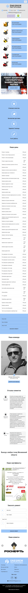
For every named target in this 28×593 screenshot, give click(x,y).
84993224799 (22, 10)
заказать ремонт (14, 328)
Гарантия (16, 569)
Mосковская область (14, 589)
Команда (3, 565)
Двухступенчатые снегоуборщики (17, 31)
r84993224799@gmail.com (14, 12)
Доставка (3, 569)
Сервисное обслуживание (20, 565)
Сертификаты (4, 571)
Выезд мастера (4, 567)
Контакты (16, 571)
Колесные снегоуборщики (16, 63)
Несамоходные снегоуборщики (16, 47)
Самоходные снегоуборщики (16, 39)
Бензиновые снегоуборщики (16, 23)
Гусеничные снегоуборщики (16, 55)
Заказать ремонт (14, 531)
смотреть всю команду (14, 381)
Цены (15, 567)
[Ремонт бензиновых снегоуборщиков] (14, 6)
